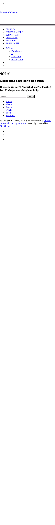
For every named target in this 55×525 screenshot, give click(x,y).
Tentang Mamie (14, 32)
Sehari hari (12, 34)
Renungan (11, 37)
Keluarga (11, 40)
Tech (8, 112)
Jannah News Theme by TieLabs (25, 122)
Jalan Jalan (12, 43)
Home (9, 101)
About (9, 104)
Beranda (11, 29)
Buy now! (10, 115)
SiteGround (6, 126)
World (9, 109)
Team (9, 107)
